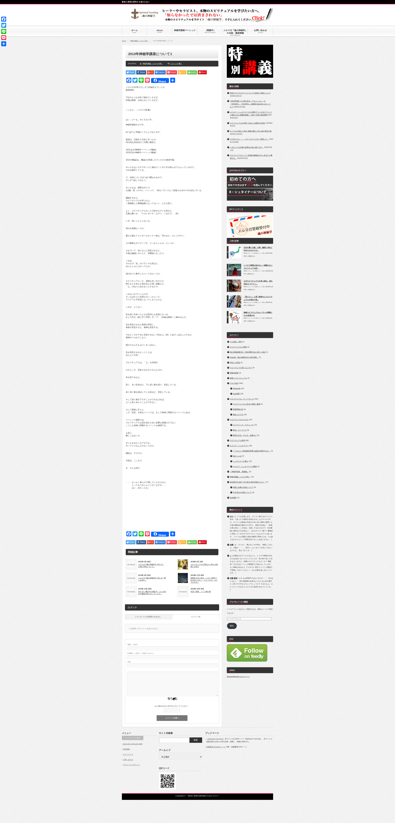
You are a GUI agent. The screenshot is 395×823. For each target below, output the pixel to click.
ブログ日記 (234, 383)
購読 (232, 626)
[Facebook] (4, 19)
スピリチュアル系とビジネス (241, 368)
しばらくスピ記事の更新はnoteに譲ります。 (247, 147)
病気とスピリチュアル (238, 378)
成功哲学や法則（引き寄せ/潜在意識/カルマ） (247, 482)
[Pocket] (4, 38)
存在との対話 (235, 362)
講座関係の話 (238, 409)
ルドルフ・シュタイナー (239, 446)
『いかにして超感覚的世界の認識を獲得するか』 (251, 451)
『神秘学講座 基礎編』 (239, 471)
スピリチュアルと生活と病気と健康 (246, 404)
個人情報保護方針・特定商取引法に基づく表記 (248, 352)
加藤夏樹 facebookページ (216, 747)
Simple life (236, 388)
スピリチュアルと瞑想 (238, 347)
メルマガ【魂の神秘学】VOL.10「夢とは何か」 (152, 579)
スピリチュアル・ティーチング (242, 399)
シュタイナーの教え (240, 461)
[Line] (4, 31)
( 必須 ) (132, 644)
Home (124, 41)
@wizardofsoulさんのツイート (238, 676)
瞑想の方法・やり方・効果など (245, 435)
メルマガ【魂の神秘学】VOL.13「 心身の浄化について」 (151, 565)
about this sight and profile (132, 744)
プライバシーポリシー (131, 765)
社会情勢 (236, 394)
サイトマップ (128, 754)
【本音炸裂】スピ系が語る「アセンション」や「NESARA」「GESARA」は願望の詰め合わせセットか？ (250, 104)
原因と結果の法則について (243, 487)
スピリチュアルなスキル (239, 420)
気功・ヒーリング (240, 430)
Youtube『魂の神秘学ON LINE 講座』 (244, 357)
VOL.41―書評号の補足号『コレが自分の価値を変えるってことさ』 (152, 593)
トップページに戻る (132, 738)
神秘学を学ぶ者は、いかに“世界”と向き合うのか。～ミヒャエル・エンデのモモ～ (204, 580)
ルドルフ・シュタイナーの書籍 (245, 466)
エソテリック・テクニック (243, 425)
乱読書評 (233, 498)
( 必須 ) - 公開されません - (141, 653)
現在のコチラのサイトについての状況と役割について (250, 93)
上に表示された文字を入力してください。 (172, 706)
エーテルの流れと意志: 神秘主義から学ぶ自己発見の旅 (251, 131)
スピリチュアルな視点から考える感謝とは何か (204, 565)
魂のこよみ (237, 456)
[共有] (4, 44)
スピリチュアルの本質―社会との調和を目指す (248, 123)
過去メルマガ (238, 414)
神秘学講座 (234, 373)
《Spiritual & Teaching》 (215, 739)
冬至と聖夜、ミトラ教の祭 (201, 591)
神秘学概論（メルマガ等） (139, 41)
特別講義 (126, 749)
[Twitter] (4, 25)
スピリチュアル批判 (237, 440)
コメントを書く (176, 63)
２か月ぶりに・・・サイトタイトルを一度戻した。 (249, 139)
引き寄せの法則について (242, 492)
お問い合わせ (128, 760)
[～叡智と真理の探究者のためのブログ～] (144, 17)
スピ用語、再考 (236, 342)
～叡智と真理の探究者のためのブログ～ (203, 796)
